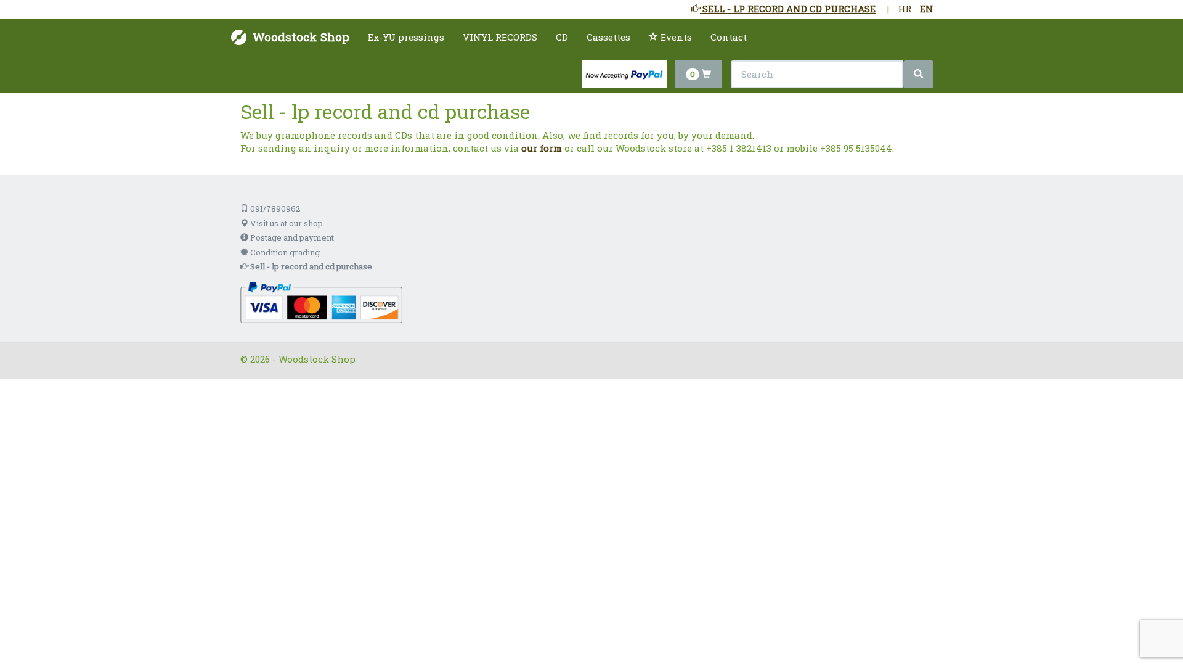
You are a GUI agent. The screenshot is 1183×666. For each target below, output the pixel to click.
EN (926, 8)
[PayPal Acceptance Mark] (321, 301)
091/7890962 (274, 208)
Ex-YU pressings (406, 37)
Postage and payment (291, 237)
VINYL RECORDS (500, 37)
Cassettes (608, 37)
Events (675, 37)
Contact (728, 37)
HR (904, 8)
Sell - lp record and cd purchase (310, 266)
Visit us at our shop (285, 223)
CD (562, 37)
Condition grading (284, 252)
